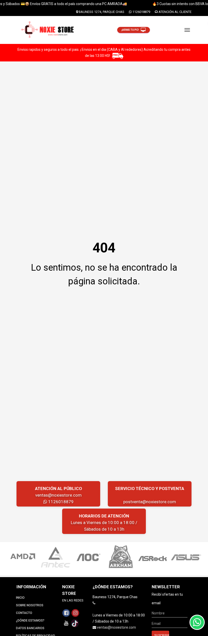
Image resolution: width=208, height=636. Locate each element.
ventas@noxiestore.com (58, 495)
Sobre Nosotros (29, 605)
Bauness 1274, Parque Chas (101, 12)
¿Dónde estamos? (30, 620)
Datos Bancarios (30, 628)
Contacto (24, 613)
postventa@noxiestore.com (149, 501)
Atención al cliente (175, 12)
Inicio (20, 597)
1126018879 (141, 12)
